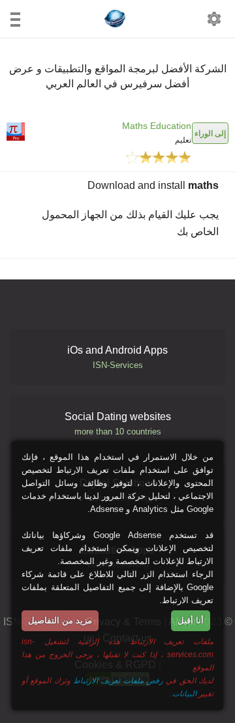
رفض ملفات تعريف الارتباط (118, 680)
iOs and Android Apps (117, 357)
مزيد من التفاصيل (60, 620)
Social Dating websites (118, 423)
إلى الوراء (210, 133)
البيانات (184, 693)
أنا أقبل (191, 620)
